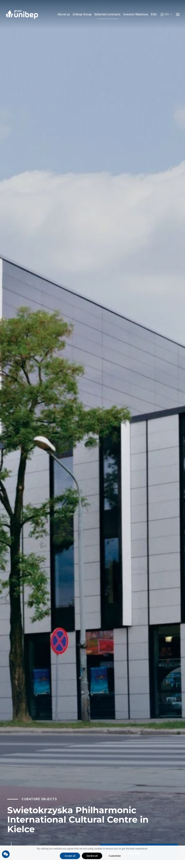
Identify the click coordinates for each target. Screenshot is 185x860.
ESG (154, 14)
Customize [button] (115, 855)
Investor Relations (135, 14)
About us (63, 14)
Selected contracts (107, 14)
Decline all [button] (92, 855)
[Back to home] (21, 14)
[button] (166, 14)
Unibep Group (82, 14)
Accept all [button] (69, 855)
